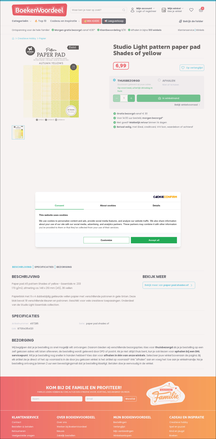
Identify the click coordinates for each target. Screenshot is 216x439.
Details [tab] (156, 205)
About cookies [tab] (108, 205)
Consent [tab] (59, 205)
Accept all (154, 240)
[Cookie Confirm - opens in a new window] (165, 197)
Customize (106, 240)
